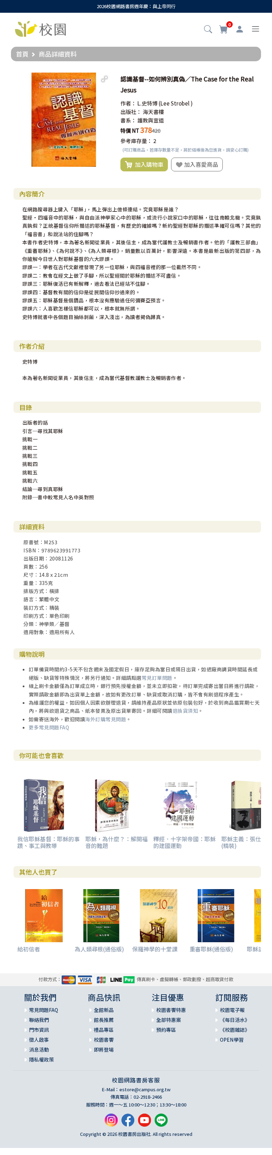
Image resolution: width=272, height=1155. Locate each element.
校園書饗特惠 (171, 1009)
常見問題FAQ (43, 1009)
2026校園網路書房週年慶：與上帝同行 (136, 6)
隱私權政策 (41, 1059)
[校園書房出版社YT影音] (144, 1123)
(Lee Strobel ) (176, 103)
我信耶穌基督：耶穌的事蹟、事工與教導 (48, 842)
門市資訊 (39, 1029)
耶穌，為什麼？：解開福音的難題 (116, 842)
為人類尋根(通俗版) (99, 949)
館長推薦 (104, 1019)
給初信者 (28, 949)
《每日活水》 (235, 1019)
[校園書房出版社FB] (128, 1123)
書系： (128, 120)
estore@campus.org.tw (145, 1089)
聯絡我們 (39, 1019)
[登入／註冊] (240, 29)
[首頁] (40, 28)
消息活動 (39, 1049)
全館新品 (104, 1009)
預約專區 (166, 1029)
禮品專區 (104, 1029)
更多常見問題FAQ (49, 727)
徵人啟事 (39, 1039)
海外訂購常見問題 (105, 719)
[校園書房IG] (111, 1123)
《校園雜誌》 (235, 1029)
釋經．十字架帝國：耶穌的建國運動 (184, 842)
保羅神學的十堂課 (154, 949)
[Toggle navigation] (256, 29)
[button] (208, 29)
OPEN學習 (232, 1039)
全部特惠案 (168, 1019)
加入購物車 (147, 164)
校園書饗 (104, 1039)
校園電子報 (232, 1009)
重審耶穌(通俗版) (211, 949)
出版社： (131, 111)
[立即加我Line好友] (161, 1123)
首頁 (22, 53)
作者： (128, 103)
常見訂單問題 (157, 677)
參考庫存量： (136, 140)
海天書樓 (153, 111)
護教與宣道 (150, 120)
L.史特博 (147, 103)
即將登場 (104, 1049)
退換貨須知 (185, 710)
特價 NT (129, 130)
